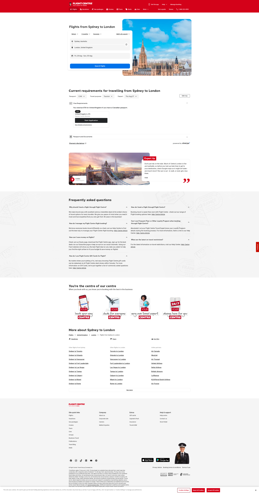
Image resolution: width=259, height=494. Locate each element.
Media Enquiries (104, 425)
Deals (130, 9)
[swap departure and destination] (126, 44)
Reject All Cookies (198, 490)
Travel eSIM (133, 425)
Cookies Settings (184, 490)
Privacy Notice (157, 467)
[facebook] (71, 460)
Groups (71, 435)
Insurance (133, 422)
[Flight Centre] (77, 404)
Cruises (111, 9)
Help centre (163, 415)
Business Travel (74, 438)
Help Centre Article (120, 231)
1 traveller (84, 34)
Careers (101, 422)
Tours (121, 9)
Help (163, 4)
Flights (74, 9)
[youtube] (91, 460)
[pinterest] (96, 460)
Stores (171, 9)
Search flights (100, 66)
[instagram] (76, 460)
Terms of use (186, 467)
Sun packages (98, 9)
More (144, 9)
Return (74, 34)
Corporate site (103, 418)
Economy (96, 34)
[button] (130, 390)
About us (102, 415)
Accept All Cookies (213, 490)
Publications (73, 441)
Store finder (163, 422)
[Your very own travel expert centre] (145, 307)
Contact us (163, 418)
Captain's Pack (134, 418)
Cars (138, 9)
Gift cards (133, 415)
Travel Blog (72, 444)
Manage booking (175, 4)
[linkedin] (86, 460)
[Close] (256, 490)
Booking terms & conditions (172, 467)
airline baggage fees (93, 485)
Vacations (85, 9)
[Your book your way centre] (84, 307)
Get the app (155, 4)
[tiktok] (81, 460)
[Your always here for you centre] (175, 307)
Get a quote (162, 9)
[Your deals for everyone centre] (114, 307)
